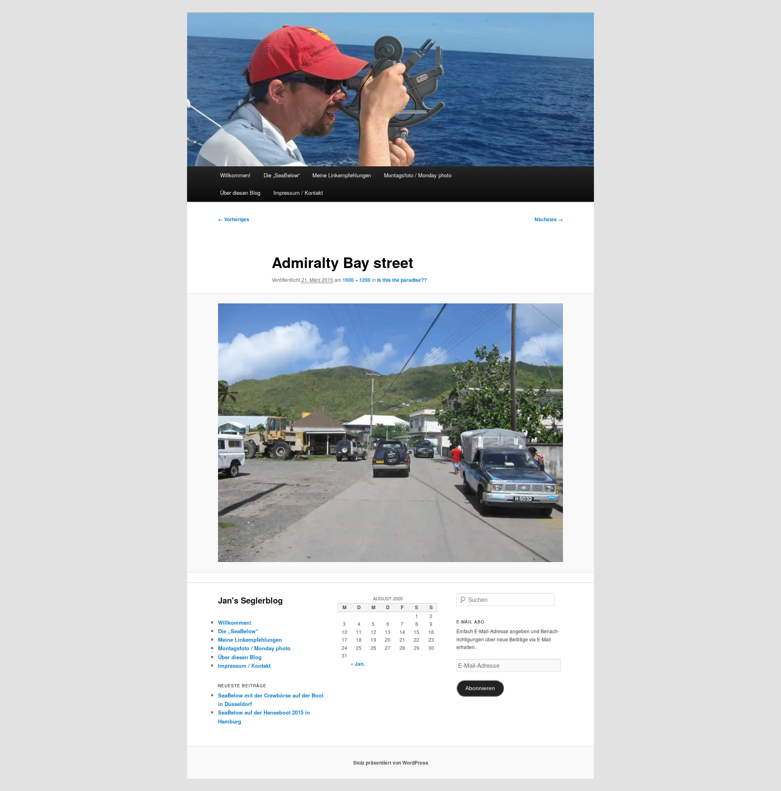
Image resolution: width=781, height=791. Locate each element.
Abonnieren (480, 688)
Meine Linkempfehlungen (341, 175)
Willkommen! (235, 175)
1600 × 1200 (357, 279)
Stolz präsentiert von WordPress (390, 762)
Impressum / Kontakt (298, 192)
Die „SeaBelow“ (282, 175)
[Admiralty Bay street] (390, 432)
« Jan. (357, 663)
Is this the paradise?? (402, 279)
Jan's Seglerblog (250, 600)
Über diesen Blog (240, 192)
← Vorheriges (233, 219)
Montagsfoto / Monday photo (418, 175)
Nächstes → (548, 219)
